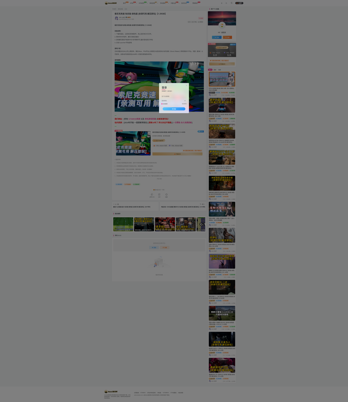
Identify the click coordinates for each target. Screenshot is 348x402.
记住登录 (165, 104)
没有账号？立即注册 (167, 91)
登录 (174, 109)
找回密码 (184, 104)
